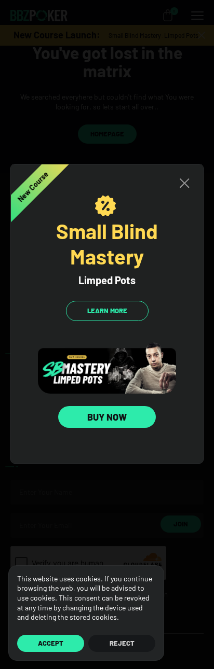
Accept (50, 643)
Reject (122, 643)
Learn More (107, 310)
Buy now (107, 417)
